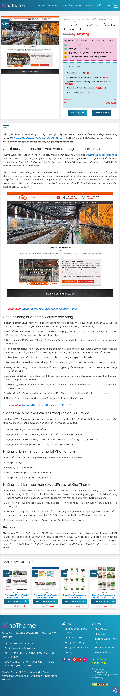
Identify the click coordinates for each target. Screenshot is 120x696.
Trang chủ (68, 19)
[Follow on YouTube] (79, 659)
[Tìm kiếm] (100, 5)
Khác (74, 22)
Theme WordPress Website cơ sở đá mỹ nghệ (49, 308)
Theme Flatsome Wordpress (91, 19)
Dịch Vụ (78, 5)
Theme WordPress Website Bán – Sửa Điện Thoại (16, 596)
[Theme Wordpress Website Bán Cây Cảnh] (74, 578)
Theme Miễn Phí (67, 5)
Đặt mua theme (101, 113)
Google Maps (106, 659)
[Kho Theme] (13, 5)
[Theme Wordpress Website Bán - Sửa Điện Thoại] (16, 578)
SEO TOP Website (104, 647)
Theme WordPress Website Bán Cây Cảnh (74, 596)
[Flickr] (84, 659)
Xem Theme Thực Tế (16, 601)
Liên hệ (68, 652)
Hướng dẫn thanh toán (76, 647)
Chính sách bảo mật (75, 637)
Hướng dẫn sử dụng (74, 642)
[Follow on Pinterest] (74, 659)
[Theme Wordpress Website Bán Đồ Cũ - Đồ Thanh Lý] (103, 578)
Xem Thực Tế (77, 113)
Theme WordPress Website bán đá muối (46, 405)
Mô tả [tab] (6, 128)
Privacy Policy (103, 675)
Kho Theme (53, 5)
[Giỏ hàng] (115, 5)
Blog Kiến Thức (90, 5)
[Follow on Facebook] (64, 659)
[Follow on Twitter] (69, 659)
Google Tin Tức (100, 663)
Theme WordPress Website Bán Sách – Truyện (45, 596)
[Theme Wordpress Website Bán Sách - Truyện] (45, 578)
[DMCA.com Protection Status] (100, 684)
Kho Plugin (42, 5)
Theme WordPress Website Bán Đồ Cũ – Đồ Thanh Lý (103, 596)
